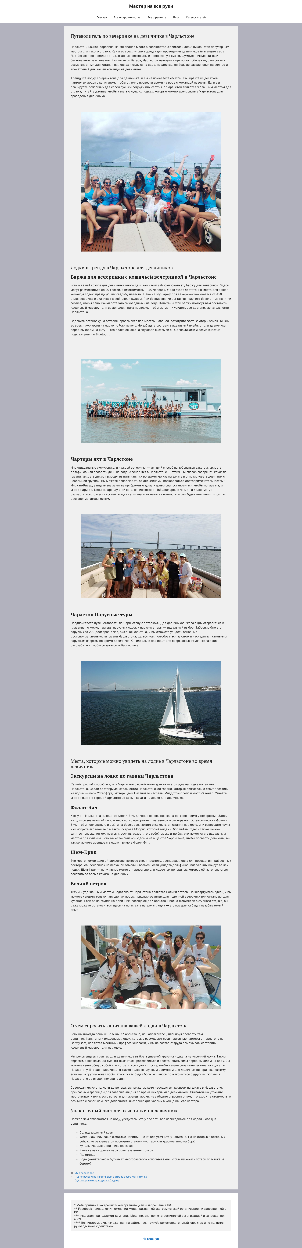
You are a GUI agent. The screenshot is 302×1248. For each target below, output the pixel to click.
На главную (151, 1238)
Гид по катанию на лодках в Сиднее (97, 1180)
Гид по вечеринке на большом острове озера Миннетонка (111, 1176)
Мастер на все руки (151, 6)
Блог (176, 17)
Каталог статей (196, 17)
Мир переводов (84, 1172)
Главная (101, 17)
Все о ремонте (157, 17)
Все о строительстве (127, 17)
